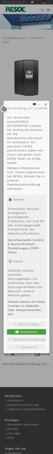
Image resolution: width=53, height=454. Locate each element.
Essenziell (19, 199)
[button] (46, 104)
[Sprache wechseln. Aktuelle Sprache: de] (37, 104)
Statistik (18, 261)
